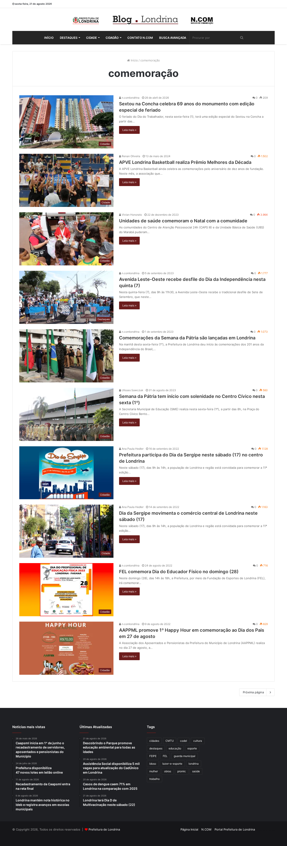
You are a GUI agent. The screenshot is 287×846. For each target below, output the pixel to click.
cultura (197, 740)
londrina (194, 763)
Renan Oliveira (130, 156)
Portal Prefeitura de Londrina (235, 829)
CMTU (169, 740)
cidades (154, 740)
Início (49, 37)
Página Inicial (189, 829)
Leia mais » (129, 130)
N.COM (206, 829)
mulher (153, 771)
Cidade (91, 37)
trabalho (154, 779)
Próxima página (253, 692)
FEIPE (153, 756)
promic (181, 771)
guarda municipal (184, 756)
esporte (192, 748)
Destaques (68, 37)
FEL (165, 756)
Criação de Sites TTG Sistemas (266, 830)
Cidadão (112, 37)
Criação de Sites (143, 838)
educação (175, 748)
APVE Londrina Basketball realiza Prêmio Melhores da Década (185, 162)
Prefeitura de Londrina (104, 829)
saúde (196, 771)
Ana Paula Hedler (132, 448)
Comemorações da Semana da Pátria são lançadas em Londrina (187, 338)
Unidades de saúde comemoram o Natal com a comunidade (183, 220)
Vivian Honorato (131, 214)
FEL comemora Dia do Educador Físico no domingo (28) (179, 571)
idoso (152, 763)
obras (167, 771)
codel (183, 740)
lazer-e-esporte (172, 763)
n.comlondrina (130, 97)
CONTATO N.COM (140, 37)
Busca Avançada (172, 37)
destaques (155, 748)
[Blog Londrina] (143, 19)
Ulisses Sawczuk (132, 390)
